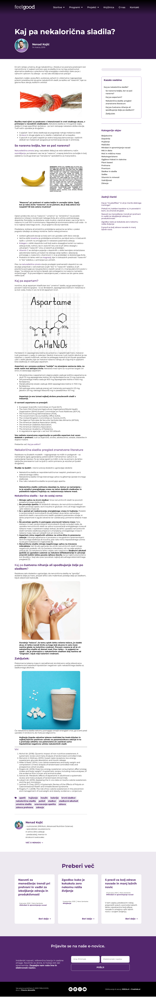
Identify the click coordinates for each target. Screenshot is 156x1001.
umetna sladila (24, 804)
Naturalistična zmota (24, 151)
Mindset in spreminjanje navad (115, 148)
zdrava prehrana (24, 807)
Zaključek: (110, 114)
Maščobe (105, 145)
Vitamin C (23, 250)
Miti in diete (106, 151)
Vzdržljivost (106, 180)
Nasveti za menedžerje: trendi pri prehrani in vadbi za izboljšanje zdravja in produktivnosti (121, 216)
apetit (22, 798)
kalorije (55, 798)
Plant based (107, 162)
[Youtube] (85, 989)
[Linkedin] (75, 989)
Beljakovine (106, 136)
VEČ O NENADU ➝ (34, 843)
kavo (24, 135)
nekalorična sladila (26, 801)
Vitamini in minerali (110, 177)
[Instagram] (80, 989)
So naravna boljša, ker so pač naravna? (119, 92)
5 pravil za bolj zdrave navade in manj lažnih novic (121, 883)
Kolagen (23, 243)
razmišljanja (20, 153)
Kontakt (134, 7)
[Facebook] (71, 989)
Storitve (57, 7)
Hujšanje (105, 142)
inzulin (44, 798)
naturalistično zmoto (31, 264)
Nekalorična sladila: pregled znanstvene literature (118, 102)
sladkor (52, 801)
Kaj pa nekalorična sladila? (116, 87)
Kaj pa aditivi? (34, 444)
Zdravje (104, 183)
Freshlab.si (135, 989)
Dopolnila (105, 139)
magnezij (46, 257)
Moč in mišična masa (111, 153)
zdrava (62, 804)
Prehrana (105, 165)
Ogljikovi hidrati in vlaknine (113, 159)
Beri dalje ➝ (45, 918)
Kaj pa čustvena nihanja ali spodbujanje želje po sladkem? (120, 108)
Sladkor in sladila (109, 171)
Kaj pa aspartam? (114, 97)
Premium (105, 168)
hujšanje (33, 798)
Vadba (104, 174)
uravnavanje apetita (45, 804)
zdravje (40, 807)
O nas (122, 7)
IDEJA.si (125, 989)
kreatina (35, 238)
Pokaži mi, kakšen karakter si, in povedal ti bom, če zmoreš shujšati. (121, 209)
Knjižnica (108, 7)
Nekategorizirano (109, 156)
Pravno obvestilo (28, 990)
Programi (74, 7)
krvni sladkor (69, 798)
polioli (42, 801)
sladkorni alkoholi (68, 801)
